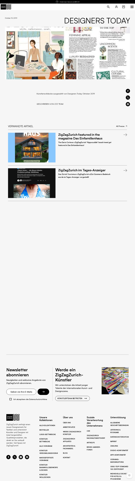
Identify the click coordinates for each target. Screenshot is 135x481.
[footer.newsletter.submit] (43, 392)
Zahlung (114, 446)
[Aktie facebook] (128, 91)
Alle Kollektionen (47, 425)
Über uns (67, 423)
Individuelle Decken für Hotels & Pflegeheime (118, 476)
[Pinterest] (27, 458)
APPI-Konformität (118, 455)
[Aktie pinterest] (128, 104)
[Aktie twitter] (128, 97)
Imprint (113, 441)
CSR (88, 431)
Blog (65, 453)
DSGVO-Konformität (119, 450)
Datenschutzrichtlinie (120, 437)
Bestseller (44, 430)
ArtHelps (91, 443)
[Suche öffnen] (108, 6)
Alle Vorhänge (45, 446)
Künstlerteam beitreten (69, 398)
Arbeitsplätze (69, 427)
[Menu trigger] (132, 6)
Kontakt (66, 458)
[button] (123, 6)
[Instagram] (21, 458)
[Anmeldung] (116, 6)
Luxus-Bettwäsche (47, 434)
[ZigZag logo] (6, 7)
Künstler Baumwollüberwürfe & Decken (48, 467)
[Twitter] (15, 458)
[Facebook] (8, 458)
